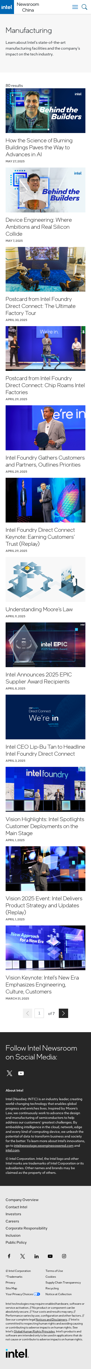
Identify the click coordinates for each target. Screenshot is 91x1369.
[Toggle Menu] (75, 7)
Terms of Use (54, 1271)
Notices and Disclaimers (51, 1319)
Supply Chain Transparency (63, 1282)
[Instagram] (64, 1256)
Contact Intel (16, 1207)
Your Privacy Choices (20, 1294)
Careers (12, 1221)
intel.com (12, 1150)
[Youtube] (21, 1073)
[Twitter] (10, 1073)
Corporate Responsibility (26, 1228)
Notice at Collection (59, 1294)
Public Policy (16, 1242)
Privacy (10, 1282)
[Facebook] (9, 1256)
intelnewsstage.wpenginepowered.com (44, 1145)
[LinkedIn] (36, 1256)
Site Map (11, 1288)
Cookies (51, 1276)
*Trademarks (14, 1276)
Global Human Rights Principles (34, 1331)
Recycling (52, 1288)
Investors (13, 1214)
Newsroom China (28, 7)
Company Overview (22, 1199)
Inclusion (13, 1235)
